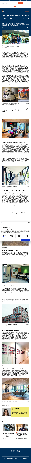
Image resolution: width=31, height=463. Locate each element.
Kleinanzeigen (21, 0)
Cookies (8, 458)
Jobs (16, 0)
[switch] (12, 236)
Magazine (4, 0)
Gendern (16, 458)
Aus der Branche (4, 6)
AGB (4, 458)
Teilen (28, 27)
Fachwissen (19, 6)
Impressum (19, 458)
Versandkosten (25, 458)
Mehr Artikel (15, 443)
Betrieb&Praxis (10, 6)
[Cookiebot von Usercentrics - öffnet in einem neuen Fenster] (27, 222)
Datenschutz (11, 458)
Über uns (27, 0)
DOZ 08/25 (22, 84)
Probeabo (19, 3)
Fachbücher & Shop (10, 0)
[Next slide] (29, 427)
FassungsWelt (24, 6)
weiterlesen (4, 438)
